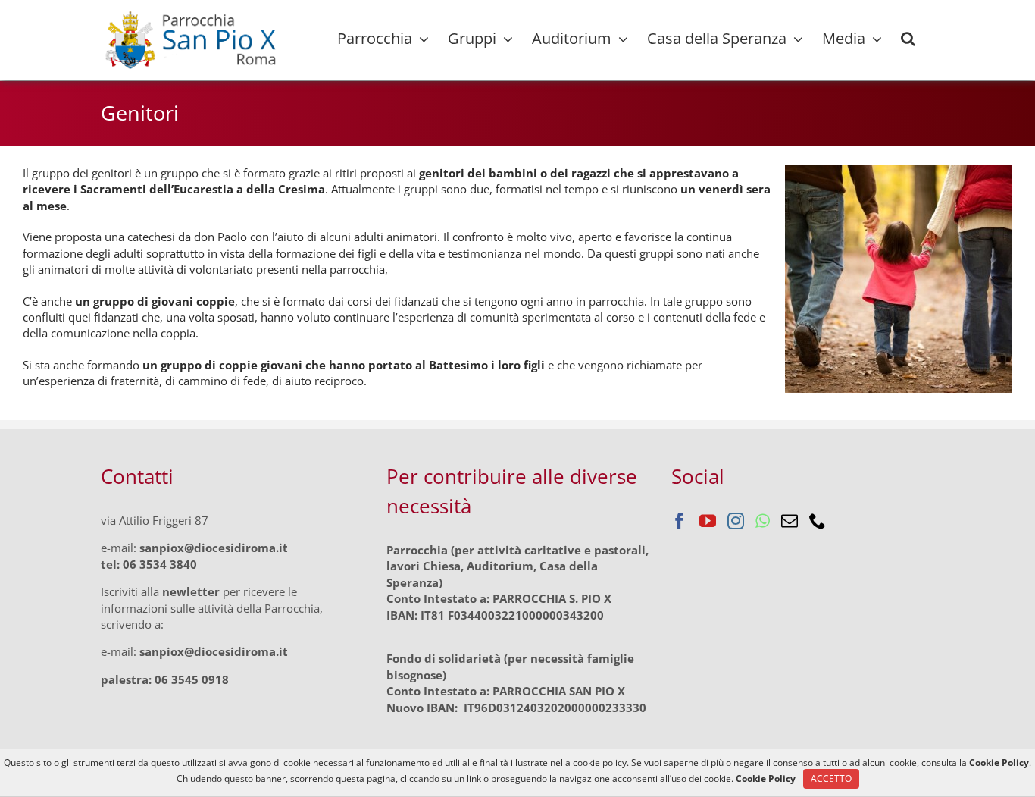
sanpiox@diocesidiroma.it (213, 547)
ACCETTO (831, 778)
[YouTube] (707, 521)
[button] (908, 38)
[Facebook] (679, 521)
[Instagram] (735, 521)
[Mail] (789, 521)
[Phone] (817, 521)
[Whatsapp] (762, 521)
